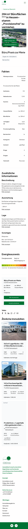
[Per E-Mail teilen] (17, 313)
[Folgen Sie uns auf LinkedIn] (8, 313)
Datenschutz (6, 515)
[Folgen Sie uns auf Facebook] (2, 313)
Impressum (6, 513)
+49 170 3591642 (7, 492)
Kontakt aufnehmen (14, 303)
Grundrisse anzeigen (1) (11, 44)
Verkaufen (5, 506)
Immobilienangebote (9, 503)
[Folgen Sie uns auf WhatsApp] (11, 313)
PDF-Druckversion (14, 297)
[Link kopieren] (14, 313)
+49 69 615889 (7, 494)
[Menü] (24, 2)
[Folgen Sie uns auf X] (5, 313)
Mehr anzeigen (6, 192)
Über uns (5, 508)
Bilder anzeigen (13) (10, 40)
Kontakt (5, 510)
